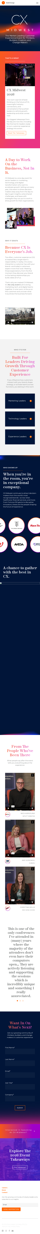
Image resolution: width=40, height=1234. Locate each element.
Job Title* (9, 1083)
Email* (7, 1071)
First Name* (10, 1048)
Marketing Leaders (17, 401)
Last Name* (10, 1059)
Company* (9, 1095)
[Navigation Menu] (37, 3)
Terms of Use (6, 1226)
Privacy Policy (15, 1226)
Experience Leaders (17, 436)
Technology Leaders (17, 419)
